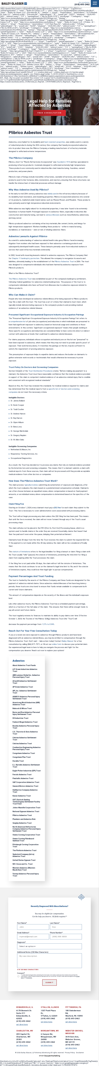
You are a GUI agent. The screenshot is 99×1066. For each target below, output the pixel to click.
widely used (52, 194)
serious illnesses (53, 215)
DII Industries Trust (20, 718)
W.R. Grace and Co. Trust (23, 864)
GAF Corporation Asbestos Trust (26, 782)
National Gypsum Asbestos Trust (26, 811)
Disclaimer (80, 1052)
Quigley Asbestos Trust (22, 823)
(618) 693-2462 (82, 4)
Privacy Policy (70, 1052)
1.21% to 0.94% (48, 624)
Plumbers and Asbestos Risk (24, 819)
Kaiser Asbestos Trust (22, 796)
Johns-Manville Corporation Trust (26, 808)
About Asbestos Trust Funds (24, 665)
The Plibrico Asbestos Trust (20, 279)
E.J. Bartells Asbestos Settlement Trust (26, 766)
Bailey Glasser (67, 641)
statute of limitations (21, 552)
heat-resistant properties (54, 142)
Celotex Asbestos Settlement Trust (24, 739)
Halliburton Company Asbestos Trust (25, 791)
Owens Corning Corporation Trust (26, 835)
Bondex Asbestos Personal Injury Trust (26, 727)
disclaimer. (29, 977)
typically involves (31, 485)
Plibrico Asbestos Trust (64, 261)
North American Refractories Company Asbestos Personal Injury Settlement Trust (27, 829)
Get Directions (22, 1024)
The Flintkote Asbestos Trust (24, 850)
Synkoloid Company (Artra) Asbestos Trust (23, 855)
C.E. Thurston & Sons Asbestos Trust (25, 733)
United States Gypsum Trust (24, 860)
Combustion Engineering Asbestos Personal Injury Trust (27, 748)
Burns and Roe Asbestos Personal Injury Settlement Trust (26, 713)
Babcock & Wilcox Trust (22, 708)
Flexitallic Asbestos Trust (23, 778)
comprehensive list (18, 321)
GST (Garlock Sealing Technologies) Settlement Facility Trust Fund (26, 802)
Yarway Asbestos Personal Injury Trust (26, 875)
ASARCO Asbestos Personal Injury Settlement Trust (26, 698)
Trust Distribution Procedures (40, 371)
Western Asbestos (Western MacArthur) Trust (24, 869)
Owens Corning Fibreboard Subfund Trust (23, 840)
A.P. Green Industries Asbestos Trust (25, 670)
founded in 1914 (63, 162)
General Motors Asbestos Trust (25, 786)
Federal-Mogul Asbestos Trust (25, 722)
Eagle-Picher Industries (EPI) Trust (27, 771)
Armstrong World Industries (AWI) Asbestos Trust (26, 704)
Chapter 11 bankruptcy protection (25, 258)
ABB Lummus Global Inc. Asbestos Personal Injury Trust (26, 676)
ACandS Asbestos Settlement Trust (24, 682)
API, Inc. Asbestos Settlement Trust (24, 692)
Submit (49, 982)
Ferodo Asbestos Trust (22, 775)
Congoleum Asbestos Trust (24, 753)
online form (56, 644)
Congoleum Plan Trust (22, 757)
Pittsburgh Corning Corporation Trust (26, 846)
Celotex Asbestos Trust (22, 743)
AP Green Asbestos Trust (23, 687)
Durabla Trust (18, 761)
